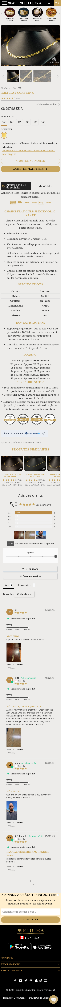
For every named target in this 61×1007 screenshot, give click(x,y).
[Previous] (4, 45)
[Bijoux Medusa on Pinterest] (26, 981)
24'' (27, 122)
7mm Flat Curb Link (14, 664)
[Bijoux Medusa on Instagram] (31, 981)
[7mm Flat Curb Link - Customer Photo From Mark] (41, 535)
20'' (11, 122)
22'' (19, 122)
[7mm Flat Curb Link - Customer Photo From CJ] (19, 535)
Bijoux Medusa (22, 990)
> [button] (33, 884)
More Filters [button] (25, 594)
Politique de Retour (36, 348)
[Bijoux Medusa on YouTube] (20, 981)
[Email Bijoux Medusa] (45, 981)
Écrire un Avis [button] (31, 568)
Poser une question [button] (32, 576)
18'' (4, 122)
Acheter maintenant (30, 169)
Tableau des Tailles (47, 104)
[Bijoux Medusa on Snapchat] (36, 981)
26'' (35, 122)
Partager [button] (13, 668)
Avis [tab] (6, 585)
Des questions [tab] (24, 585)
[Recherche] (50, 3)
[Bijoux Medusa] (30, 3)
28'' (43, 122)
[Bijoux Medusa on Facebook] (15, 981)
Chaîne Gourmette (31, 442)
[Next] (57, 45)
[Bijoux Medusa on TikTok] (40, 981)
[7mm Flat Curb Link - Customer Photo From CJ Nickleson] (30, 535)
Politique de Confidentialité (43, 997)
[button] (53, 999)
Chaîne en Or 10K (11, 88)
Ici (45, 238)
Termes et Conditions (14, 997)
